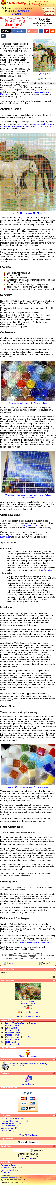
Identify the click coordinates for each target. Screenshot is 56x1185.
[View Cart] (54, 969)
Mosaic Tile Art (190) (11, 1123)
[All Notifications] (54, 1059)
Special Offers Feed (29, 1012)
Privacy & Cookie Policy (12, 1168)
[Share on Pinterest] (46, 31)
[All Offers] (54, 980)
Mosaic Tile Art (33, 18)
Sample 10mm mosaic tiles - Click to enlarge (28, 787)
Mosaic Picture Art (16, 18)
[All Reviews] (54, 1073)
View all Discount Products (28, 1016)
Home (3, 18)
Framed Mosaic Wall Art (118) (15, 1121)
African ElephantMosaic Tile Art (28, 1002)
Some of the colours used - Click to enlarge (28, 403)
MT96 (45, 18)
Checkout (49, 14)
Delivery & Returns (9, 1165)
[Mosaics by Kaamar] (28, 1054)
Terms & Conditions (9, 1170)
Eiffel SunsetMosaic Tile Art (12, 1029)
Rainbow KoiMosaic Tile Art (12, 1043)
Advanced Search (28, 1158)
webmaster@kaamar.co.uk (10, 1177)
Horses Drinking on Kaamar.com (27, 525)
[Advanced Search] (54, 1146)
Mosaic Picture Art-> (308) (12, 1119)
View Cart (50, 11)
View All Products (28, 1135)
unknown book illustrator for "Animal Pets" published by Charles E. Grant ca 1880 (27, 125)
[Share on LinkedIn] (41, 31)
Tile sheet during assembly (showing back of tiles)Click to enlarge (28, 496)
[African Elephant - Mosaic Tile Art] (28, 999)
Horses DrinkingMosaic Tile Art (44, 74)
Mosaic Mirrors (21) (9, 1128)
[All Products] (54, 1115)
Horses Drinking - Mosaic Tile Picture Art (28, 213)
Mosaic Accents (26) (10, 1126)
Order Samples (45, 570)
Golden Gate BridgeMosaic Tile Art (14, 1033)
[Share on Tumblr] (3, 36)
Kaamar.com (6, 537)
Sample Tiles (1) (8, 1130)
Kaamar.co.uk (15, 2)
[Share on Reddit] (52, 31)
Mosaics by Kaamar (28, 1056)
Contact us (5, 1172)
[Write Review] (28, 1082)
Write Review (28, 1084)
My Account (48, 8)
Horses (26, 124)
